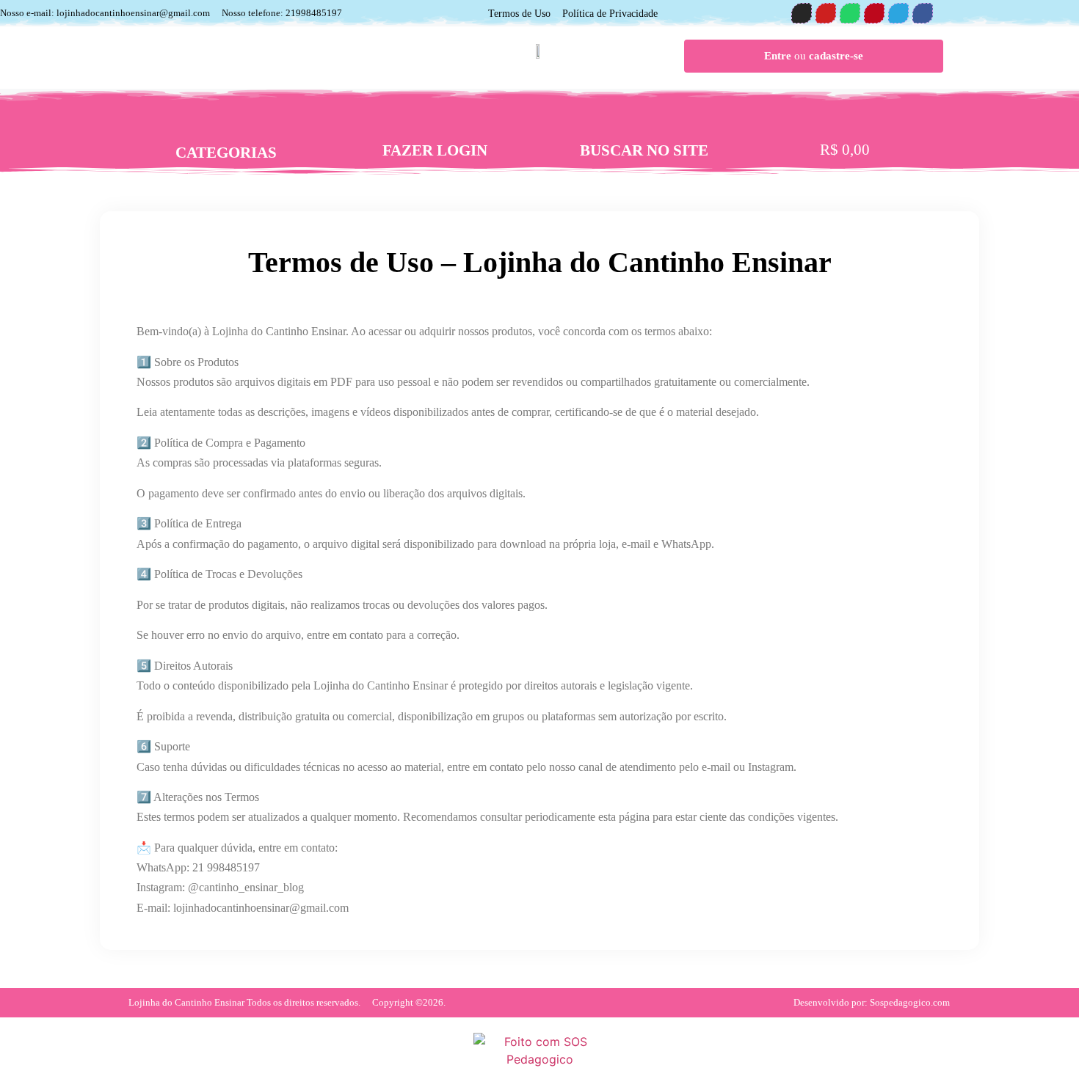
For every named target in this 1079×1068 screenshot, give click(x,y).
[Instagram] (801, 13)
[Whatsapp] (850, 13)
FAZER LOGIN (434, 150)
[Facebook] (922, 13)
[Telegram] (898, 13)
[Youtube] (825, 13)
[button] (644, 125)
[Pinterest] (874, 13)
